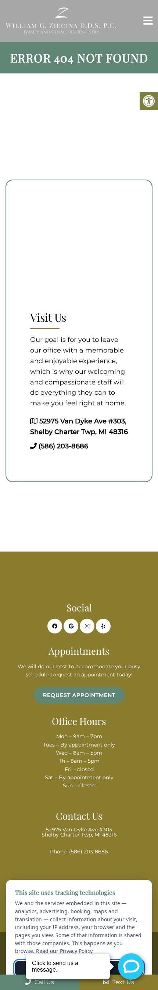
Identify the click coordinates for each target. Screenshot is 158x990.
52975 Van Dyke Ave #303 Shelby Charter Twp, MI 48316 (79, 832)
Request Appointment (79, 695)
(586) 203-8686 (63, 446)
